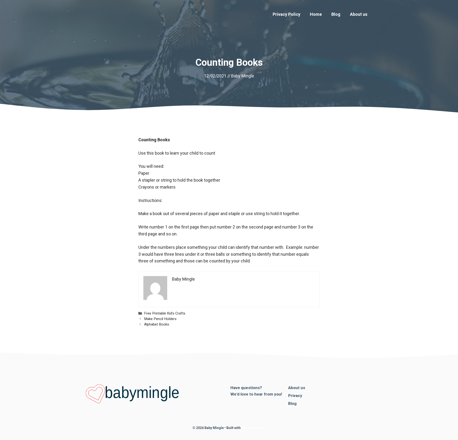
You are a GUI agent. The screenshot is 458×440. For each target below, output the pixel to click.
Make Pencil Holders (160, 319)
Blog (335, 14)
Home (316, 14)
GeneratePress (253, 428)
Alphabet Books (156, 324)
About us (358, 14)
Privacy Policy (286, 14)
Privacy (295, 395)
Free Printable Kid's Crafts (164, 313)
